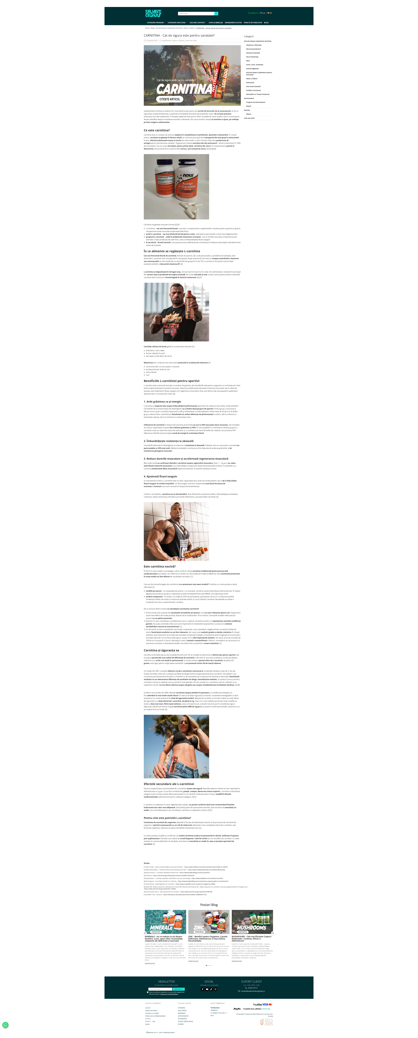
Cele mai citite (191, 40)
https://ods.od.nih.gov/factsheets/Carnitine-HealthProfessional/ (173, 875)
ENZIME (181, 1024)
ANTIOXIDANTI (183, 1016)
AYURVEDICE (182, 1019)
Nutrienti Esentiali (253, 53)
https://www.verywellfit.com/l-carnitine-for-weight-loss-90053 (195, 884)
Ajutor (147, 1024)
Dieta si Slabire (178, 40)
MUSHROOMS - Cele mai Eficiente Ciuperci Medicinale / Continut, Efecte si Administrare (251, 938)
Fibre (248, 61)
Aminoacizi (250, 82)
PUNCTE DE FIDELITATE (253, 22)
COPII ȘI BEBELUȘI (216, 22)
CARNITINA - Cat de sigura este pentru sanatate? (214, 28)
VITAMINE (181, 1008)
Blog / (153, 28)
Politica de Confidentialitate (169, 994)
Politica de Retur (151, 1010)
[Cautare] (216, 13)
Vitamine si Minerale (253, 45)
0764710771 (253, 988)
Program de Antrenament (255, 102)
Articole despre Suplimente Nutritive (257, 41)
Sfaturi (248, 106)
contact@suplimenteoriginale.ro (253, 991)
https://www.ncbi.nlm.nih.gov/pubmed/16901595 (196, 892)
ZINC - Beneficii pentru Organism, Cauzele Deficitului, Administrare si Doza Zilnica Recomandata (207, 938)
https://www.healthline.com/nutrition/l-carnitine (207, 878)
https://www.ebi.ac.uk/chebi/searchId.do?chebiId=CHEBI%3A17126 (184, 895)
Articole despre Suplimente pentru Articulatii (259, 73)
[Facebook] (203, 989)
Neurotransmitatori (253, 49)
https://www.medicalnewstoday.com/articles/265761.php (206, 870)
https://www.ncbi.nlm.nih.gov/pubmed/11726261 (160, 889)
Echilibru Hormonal (253, 90)
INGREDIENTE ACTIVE (233, 22)
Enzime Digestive (252, 69)
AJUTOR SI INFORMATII (153, 1003)
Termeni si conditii (152, 1013)
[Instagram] (215, 989)
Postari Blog (209, 905)
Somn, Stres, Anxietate (254, 65)
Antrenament (249, 98)
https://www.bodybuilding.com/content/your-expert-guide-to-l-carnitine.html (203, 881)
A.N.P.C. (148, 1019)
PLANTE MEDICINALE (185, 1021)
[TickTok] (211, 989)
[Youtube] (207, 989)
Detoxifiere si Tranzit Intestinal (257, 94)
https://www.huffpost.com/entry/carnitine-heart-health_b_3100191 (206, 867)
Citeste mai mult (150, 963)
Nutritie (247, 110)
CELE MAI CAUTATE (184, 1003)
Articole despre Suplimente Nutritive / (169, 28)
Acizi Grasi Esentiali (253, 86)
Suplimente (166, 40)
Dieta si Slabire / (190, 28)
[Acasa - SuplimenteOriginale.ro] (156, 13)
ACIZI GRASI (182, 1010)
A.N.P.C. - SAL (150, 1021)
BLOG (266, 22)
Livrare (147, 1008)
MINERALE (181, 1013)
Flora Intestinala (252, 57)
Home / (148, 28)
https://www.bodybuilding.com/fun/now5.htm (195, 873)
